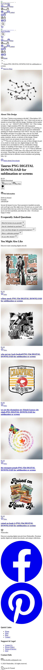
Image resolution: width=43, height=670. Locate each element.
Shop (6, 633)
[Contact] (4, 21)
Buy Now (18, 184)
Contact (7, 637)
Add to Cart (7, 184)
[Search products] (3, 24)
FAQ (6, 651)
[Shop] (4, 15)
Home (5, 58)
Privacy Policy (10, 647)
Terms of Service (10, 649)
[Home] (2, 15)
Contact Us (8, 645)
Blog (6, 635)
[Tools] (2, 21)
